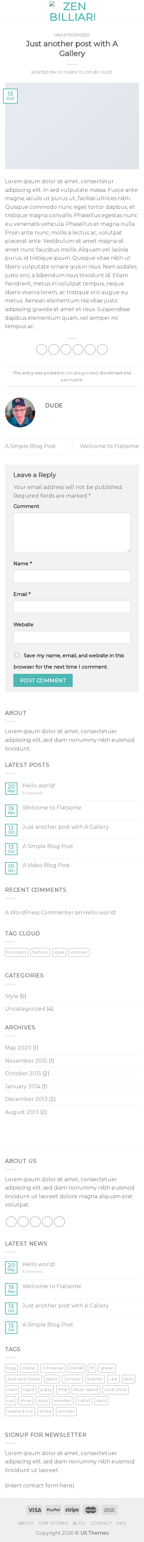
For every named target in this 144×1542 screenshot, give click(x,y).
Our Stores (53, 1523)
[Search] (125, 11)
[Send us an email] (47, 1221)
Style (11, 996)
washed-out (20, 1411)
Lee (113, 1378)
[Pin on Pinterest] (90, 349)
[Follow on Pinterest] (59, 1221)
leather (95, 1378)
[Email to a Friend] (78, 349)
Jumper (72, 1378)
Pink (62, 1389)
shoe (25, 1400)
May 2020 (18, 1048)
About (26, 1523)
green (107, 1367)
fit (92, 1367)
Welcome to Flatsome (109, 446)
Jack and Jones (23, 1378)
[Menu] (9, 11)
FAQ (121, 1523)
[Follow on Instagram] (23, 1221)
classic (29, 1367)
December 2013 (26, 1099)
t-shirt (84, 1400)
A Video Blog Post (46, 865)
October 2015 (23, 1073)
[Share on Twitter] (65, 349)
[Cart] (135, 11)
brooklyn (16, 952)
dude (106, 72)
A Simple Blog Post (30, 446)
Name (22, 564)
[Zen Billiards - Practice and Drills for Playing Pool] (72, 12)
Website (23, 625)
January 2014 (23, 1086)
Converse (53, 1367)
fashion (40, 952)
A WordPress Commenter (39, 912)
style (59, 952)
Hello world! (38, 785)
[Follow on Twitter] (35, 1221)
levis (128, 1378)
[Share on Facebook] (53, 349)
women (79, 952)
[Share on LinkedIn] (102, 349)
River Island (86, 1389)
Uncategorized (72, 35)
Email (21, 594)
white (46, 1411)
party (46, 1389)
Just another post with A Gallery (65, 827)
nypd (28, 1389)
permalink (71, 379)
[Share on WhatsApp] (41, 349)
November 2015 (26, 1061)
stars (43, 1400)
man (12, 1389)
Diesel (76, 1367)
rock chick (115, 1389)
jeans (52, 1378)
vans (101, 1400)
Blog (79, 1523)
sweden (62, 1400)
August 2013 (22, 1112)
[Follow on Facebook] (11, 1221)
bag (11, 1367)
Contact (101, 1523)
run (10, 1400)
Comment (26, 506)
